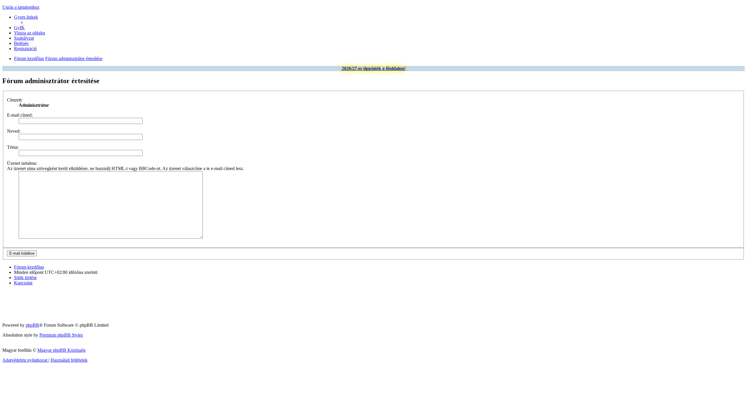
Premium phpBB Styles (61, 334)
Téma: (13, 147)
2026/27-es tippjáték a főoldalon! (374, 68)
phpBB (32, 325)
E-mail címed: (20, 115)
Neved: (13, 131)
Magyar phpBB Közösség (61, 350)
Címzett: (14, 99)
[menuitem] (19, 27)
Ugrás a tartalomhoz (20, 7)
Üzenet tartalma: (22, 163)
